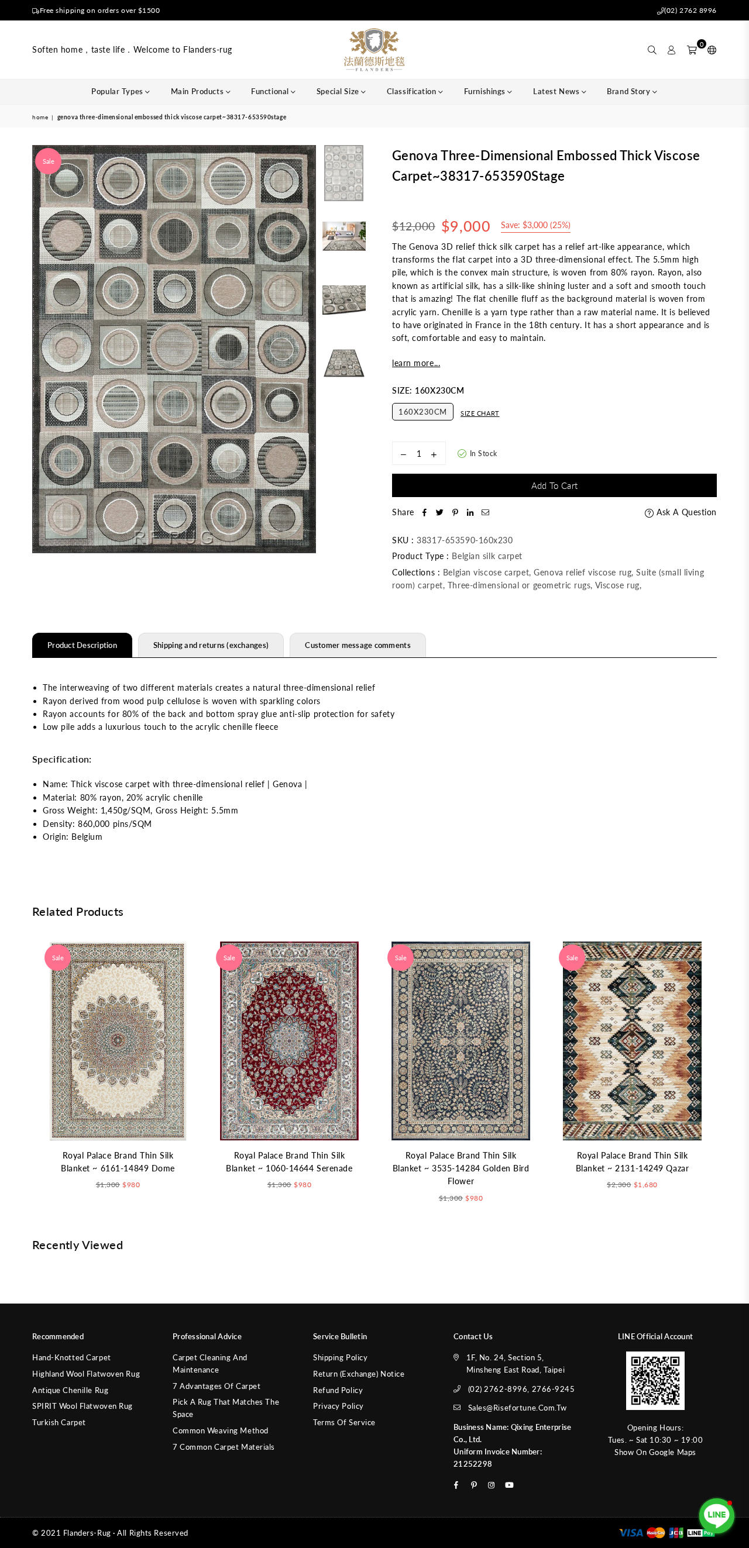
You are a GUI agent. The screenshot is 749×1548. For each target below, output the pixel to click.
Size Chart (480, 413)
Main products (198, 91)
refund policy (338, 1390)
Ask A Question (685, 512)
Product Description (82, 645)
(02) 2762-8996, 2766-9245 (521, 1389)
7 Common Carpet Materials (224, 1447)
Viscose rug (617, 585)
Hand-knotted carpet (71, 1357)
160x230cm (422, 411)
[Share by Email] (485, 512)
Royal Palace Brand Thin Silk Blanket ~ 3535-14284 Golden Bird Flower (461, 1168)
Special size (339, 91)
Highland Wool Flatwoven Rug (86, 1373)
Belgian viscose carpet (486, 572)
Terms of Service (344, 1422)
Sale (48, 161)
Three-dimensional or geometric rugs (519, 585)
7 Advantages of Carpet (216, 1386)
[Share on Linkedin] (470, 512)
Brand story (629, 91)
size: (428, 390)
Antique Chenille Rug (70, 1390)
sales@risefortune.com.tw (517, 1407)
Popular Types (118, 91)
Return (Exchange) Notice (358, 1373)
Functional (271, 91)
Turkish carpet (59, 1422)
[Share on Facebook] (424, 512)
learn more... (416, 363)
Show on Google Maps (655, 1452)
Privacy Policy (338, 1406)
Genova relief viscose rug (582, 572)
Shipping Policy (340, 1357)
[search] (652, 49)
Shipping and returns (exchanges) (211, 645)
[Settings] (709, 49)
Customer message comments (358, 645)
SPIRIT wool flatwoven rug (82, 1406)
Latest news (557, 91)
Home (40, 116)
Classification (412, 91)
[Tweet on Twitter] (440, 512)
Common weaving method (221, 1430)
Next (306, 349)
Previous (42, 349)
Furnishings (486, 91)
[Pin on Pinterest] (455, 512)
